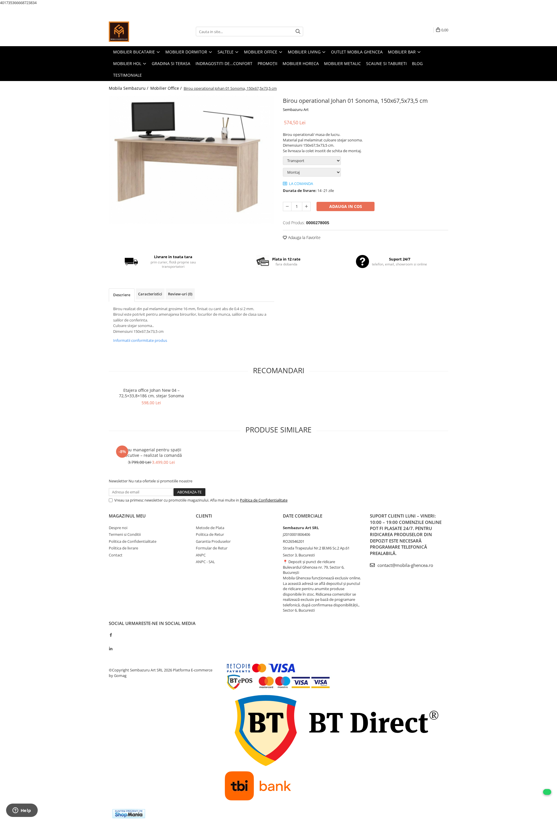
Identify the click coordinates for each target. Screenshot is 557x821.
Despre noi (118, 527)
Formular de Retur (211, 548)
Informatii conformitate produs (140, 340)
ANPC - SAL (205, 561)
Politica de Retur (210, 534)
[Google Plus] (111, 641)
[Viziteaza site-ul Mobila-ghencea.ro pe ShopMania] (129, 813)
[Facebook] (111, 634)
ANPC (201, 555)
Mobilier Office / (166, 88)
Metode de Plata (210, 527)
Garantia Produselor (213, 541)
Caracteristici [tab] (150, 294)
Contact (115, 555)
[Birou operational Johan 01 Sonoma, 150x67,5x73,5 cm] (191, 160)
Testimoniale (127, 75)
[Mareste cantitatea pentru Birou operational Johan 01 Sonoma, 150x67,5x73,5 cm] (306, 206)
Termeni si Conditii (125, 534)
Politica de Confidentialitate (263, 500)
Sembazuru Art (296, 109)
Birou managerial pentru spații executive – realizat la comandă (151, 452)
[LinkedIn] (111, 648)
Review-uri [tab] (180, 294)
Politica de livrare (123, 548)
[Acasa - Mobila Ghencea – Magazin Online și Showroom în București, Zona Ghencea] (138, 31)
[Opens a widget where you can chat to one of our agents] (22, 811)
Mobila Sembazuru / (129, 88)
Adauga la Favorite (304, 237)
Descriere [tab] (121, 294)
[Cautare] (298, 31)
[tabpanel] (191, 160)
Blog (417, 63)
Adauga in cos (345, 206)
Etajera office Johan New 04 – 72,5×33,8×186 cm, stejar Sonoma (151, 392)
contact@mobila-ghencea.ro (404, 565)
